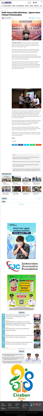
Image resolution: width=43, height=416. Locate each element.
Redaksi (6, 412)
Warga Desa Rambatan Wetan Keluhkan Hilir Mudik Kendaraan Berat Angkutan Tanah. (13, 358)
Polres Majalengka (7, 5)
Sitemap (10, 412)
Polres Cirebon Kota (20, 5)
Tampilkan (39, 198)
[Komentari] (38, 145)
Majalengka (3, 405)
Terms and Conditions (16, 412)
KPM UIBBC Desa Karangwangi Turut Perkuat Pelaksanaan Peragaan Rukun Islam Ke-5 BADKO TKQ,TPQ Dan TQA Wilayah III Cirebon (19, 323)
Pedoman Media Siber (34, 412)
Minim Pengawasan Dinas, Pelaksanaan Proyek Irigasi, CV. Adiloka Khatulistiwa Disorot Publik (12, 362)
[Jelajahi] (41, 2)
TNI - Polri (4, 10)
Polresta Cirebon (11, 407)
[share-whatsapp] (35, 18)
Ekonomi (31, 5)
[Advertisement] (6, 37)
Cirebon (13, 5)
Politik (16, 405)
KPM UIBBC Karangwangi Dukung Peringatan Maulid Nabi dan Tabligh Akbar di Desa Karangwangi (18, 316)
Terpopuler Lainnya (21, 348)
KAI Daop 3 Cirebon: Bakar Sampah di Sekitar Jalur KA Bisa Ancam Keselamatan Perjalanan (19, 343)
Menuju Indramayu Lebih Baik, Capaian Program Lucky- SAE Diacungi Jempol (12, 355)
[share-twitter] (32, 18)
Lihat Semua (21, 204)
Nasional (27, 5)
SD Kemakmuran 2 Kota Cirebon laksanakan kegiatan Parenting (17, 329)
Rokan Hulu (36, 5)
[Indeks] (34, 3)
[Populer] (36, 3)
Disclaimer (28, 412)
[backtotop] (21, 401)
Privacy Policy (22, 412)
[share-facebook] (30, 18)
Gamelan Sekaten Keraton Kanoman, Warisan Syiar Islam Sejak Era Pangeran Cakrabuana (19, 336)
